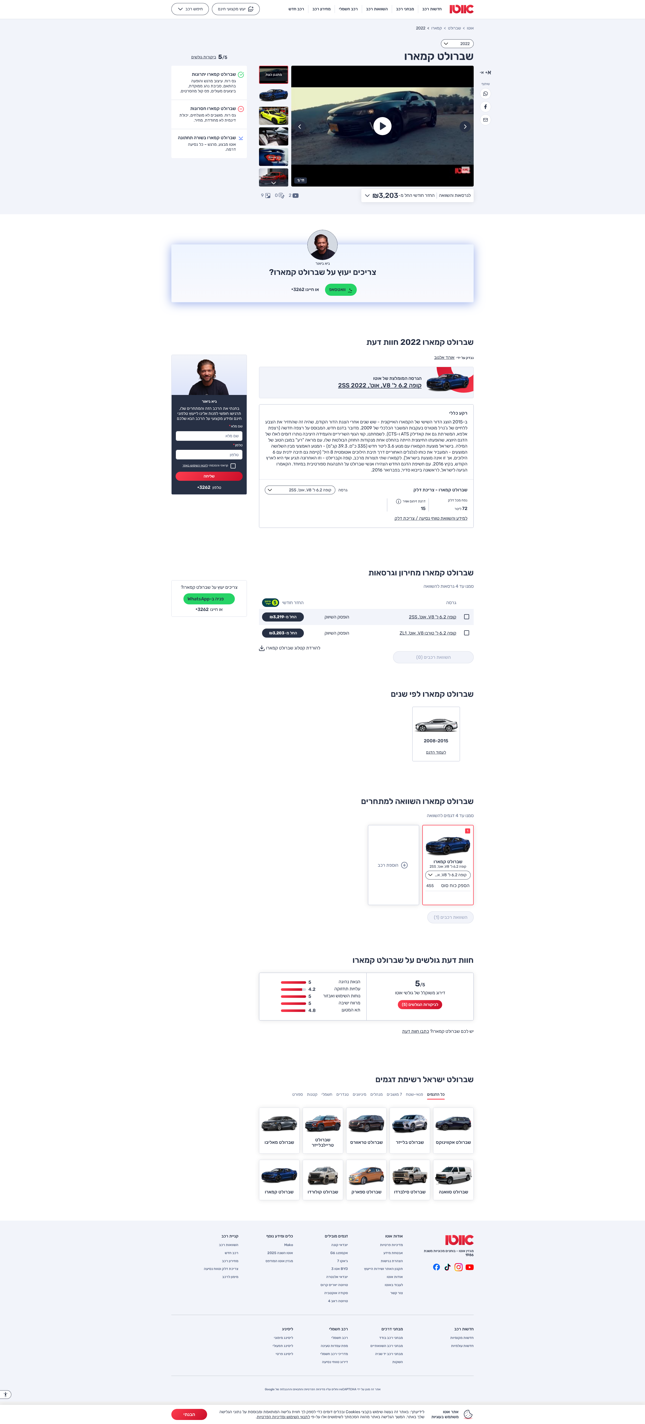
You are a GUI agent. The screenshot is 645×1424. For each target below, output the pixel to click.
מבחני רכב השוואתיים (386, 1346)
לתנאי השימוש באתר (195, 465)
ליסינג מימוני (283, 1338)
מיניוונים (359, 1094)
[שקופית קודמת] (465, 126)
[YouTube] (470, 1267)
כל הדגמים (436, 1094)
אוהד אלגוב (444, 357)
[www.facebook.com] (436, 1267)
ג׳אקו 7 (342, 1261)
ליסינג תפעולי (283, 1346)
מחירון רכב (230, 1261)
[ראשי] (459, 1240)
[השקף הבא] (299, 126)
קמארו (436, 28)
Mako (288, 1245)
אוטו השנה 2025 (280, 1253)
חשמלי (326, 1094)
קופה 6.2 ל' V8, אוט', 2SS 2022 (380, 385)
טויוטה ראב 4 (338, 1301)
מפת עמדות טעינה (334, 1346)
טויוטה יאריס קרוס (334, 1285)
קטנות (312, 1094)
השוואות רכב (228, 1245)
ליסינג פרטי (284, 1354)
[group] (382, 126)
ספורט (297, 1094)
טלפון (238, 445)
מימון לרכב (230, 1277)
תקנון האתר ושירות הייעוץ (383, 1269)
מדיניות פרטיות (391, 1245)
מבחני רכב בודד (391, 1338)
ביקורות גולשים (203, 57)
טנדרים (342, 1094)
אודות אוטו (395, 1277)
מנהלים (376, 1094)
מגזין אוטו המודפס (279, 1261)
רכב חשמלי (339, 1338)
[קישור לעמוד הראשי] (462, 9)
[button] (236, 9)
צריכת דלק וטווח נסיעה (221, 1269)
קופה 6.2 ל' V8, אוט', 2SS (432, 617)
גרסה (342, 490)
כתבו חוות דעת (415, 1031)
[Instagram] (459, 1267)
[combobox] (457, 43)
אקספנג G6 (339, 1253)
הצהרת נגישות (392, 1261)
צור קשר (396, 1293)
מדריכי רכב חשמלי (334, 1354)
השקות (397, 1362)
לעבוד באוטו (394, 1285)
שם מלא (236, 426)
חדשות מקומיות (462, 1338)
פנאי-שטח (414, 1094)
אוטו (470, 28)
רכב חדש (231, 1253)
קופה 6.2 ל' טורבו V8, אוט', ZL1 (428, 633)
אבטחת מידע (393, 1253)
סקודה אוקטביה (336, 1293)
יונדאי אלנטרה (337, 1277)
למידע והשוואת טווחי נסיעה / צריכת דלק (431, 518)
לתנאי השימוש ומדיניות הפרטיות (283, 1416)
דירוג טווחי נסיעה (335, 1362)
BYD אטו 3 (339, 1269)
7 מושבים (394, 1094)
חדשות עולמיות (462, 1346)
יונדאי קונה (339, 1245)
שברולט (454, 28)
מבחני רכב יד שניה (389, 1354)
